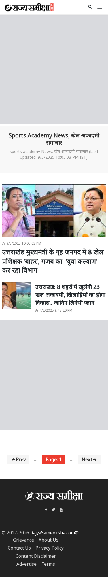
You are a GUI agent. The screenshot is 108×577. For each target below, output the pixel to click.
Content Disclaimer (36, 556)
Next (87, 459)
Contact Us (19, 548)
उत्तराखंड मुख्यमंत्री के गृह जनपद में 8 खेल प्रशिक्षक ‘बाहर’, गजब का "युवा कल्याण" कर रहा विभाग (53, 261)
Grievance (23, 540)
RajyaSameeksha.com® (54, 533)
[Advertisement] (54, 69)
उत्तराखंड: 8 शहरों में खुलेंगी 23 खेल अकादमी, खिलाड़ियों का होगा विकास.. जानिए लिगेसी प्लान (70, 295)
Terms (48, 564)
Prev (21, 459)
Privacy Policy (49, 548)
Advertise (26, 564)
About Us (48, 540)
